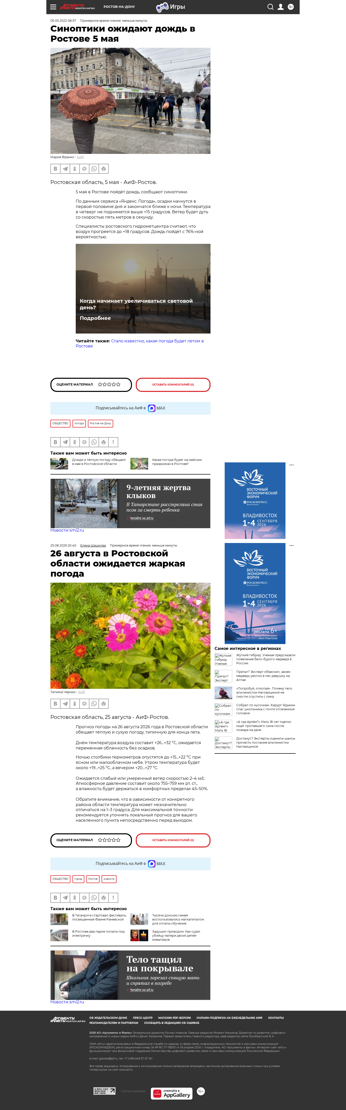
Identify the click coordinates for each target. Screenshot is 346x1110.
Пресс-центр (142, 1018)
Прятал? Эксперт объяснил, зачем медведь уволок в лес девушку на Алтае (263, 676)
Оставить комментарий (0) (173, 384)
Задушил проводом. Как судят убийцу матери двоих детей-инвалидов (176, 935)
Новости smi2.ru (67, 530)
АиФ (80, 157)
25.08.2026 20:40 (63, 545)
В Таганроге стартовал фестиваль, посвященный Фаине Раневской (99, 917)
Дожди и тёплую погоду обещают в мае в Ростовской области (99, 462)
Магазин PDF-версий (174, 1018)
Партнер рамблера (133, 1091)
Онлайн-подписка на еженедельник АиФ (229, 1018)
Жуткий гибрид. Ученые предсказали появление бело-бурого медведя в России (265, 659)
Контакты (276, 1018)
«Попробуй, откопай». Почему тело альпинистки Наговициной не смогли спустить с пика (264, 692)
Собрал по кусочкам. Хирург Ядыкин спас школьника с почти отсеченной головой (265, 709)
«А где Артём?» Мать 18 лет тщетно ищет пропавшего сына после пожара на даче (263, 726)
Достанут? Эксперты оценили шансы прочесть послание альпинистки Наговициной (265, 742)
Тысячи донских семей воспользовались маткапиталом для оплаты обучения (178, 919)
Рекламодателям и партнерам (113, 1023)
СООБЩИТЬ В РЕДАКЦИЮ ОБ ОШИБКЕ (171, 1023)
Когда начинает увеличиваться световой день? (136, 304)
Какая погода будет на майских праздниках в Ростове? (177, 462)
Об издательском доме (108, 1018)
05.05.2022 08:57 (63, 20)
